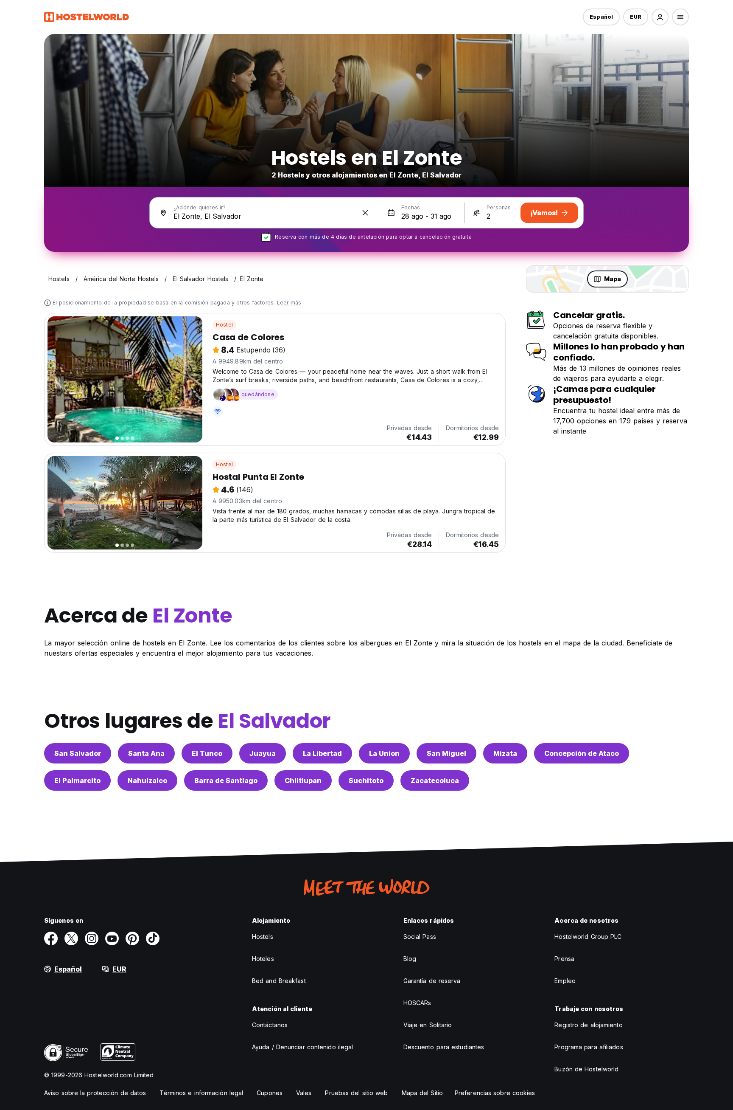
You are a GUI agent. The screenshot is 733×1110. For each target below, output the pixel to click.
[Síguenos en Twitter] (71, 938)
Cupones (270, 1092)
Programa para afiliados (588, 1047)
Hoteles (263, 958)
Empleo (565, 980)
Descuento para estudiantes (443, 1047)
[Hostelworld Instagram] (91, 938)
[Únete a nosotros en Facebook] (51, 938)
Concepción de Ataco (581, 753)
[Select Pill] (660, 16)
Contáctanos (270, 1024)
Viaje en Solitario (427, 1024)
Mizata (505, 753)
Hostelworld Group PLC (587, 936)
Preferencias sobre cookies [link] (495, 1092)
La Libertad (322, 753)
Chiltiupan (303, 780)
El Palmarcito (77, 780)
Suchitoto (366, 780)
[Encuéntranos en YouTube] (112, 938)
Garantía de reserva (432, 980)
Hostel (224, 324)
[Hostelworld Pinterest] (132, 938)
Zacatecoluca (435, 780)
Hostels (262, 936)
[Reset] (365, 213)
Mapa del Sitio (422, 1092)
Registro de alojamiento (588, 1024)
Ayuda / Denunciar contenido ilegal (302, 1047)
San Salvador (77, 753)
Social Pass (419, 936)
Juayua (262, 753)
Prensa (564, 958)
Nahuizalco (147, 780)
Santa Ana (146, 753)
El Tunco (207, 753)
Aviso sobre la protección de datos (95, 1092)
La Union (384, 753)
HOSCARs (417, 1002)
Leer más (289, 302)
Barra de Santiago (225, 780)
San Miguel (446, 753)
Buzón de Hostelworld (586, 1069)
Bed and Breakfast (279, 980)
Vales (304, 1092)
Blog (409, 958)
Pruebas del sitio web (356, 1092)
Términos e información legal (201, 1092)
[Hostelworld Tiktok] (152, 938)
